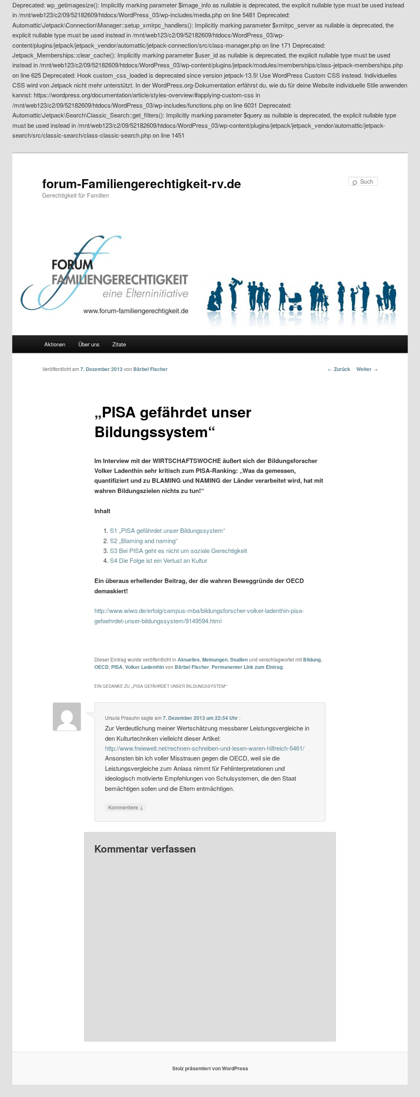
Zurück (339, 369)
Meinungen (215, 659)
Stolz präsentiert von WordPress (210, 1068)
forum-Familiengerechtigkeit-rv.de (141, 183)
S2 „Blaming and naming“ (144, 540)
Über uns (89, 344)
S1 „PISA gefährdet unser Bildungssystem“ (167, 530)
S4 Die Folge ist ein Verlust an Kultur (158, 560)
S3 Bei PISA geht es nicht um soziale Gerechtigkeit (178, 550)
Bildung (312, 659)
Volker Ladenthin (144, 667)
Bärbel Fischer (150, 369)
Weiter (367, 369)
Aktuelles (189, 659)
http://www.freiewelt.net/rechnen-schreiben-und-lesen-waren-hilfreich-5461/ (204, 748)
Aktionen (54, 344)
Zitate (119, 344)
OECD (101, 667)
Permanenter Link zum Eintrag (247, 667)
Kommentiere (125, 807)
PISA (117, 667)
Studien (239, 659)
